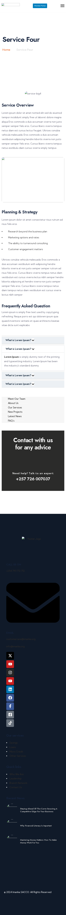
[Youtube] (10, 681)
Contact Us (16, 787)
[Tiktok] (10, 723)
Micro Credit (16, 751)
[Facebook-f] (10, 706)
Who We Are (17, 774)
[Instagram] (10, 672)
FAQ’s (11, 420)
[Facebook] (10, 698)
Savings (14, 742)
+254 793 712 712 (15, 570)
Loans (13, 747)
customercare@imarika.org (20, 639)
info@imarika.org (15, 646)
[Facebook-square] (10, 714)
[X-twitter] (10, 656)
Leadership (16, 778)
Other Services (18, 755)
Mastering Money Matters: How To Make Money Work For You (38, 841)
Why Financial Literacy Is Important (36, 825)
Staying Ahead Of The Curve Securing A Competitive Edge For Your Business (38, 810)
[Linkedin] (10, 689)
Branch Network (18, 783)
